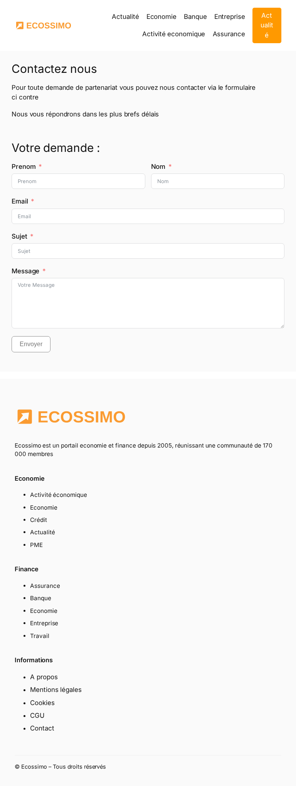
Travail (39, 636)
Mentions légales (55, 689)
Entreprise (44, 623)
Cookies (42, 703)
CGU (37, 715)
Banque (40, 598)
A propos (43, 677)
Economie (43, 507)
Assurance (45, 585)
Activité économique (58, 494)
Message (25, 271)
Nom (158, 166)
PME (36, 545)
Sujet (19, 236)
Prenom (23, 166)
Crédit (38, 519)
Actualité (267, 25)
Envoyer (31, 344)
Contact (42, 728)
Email (20, 201)
